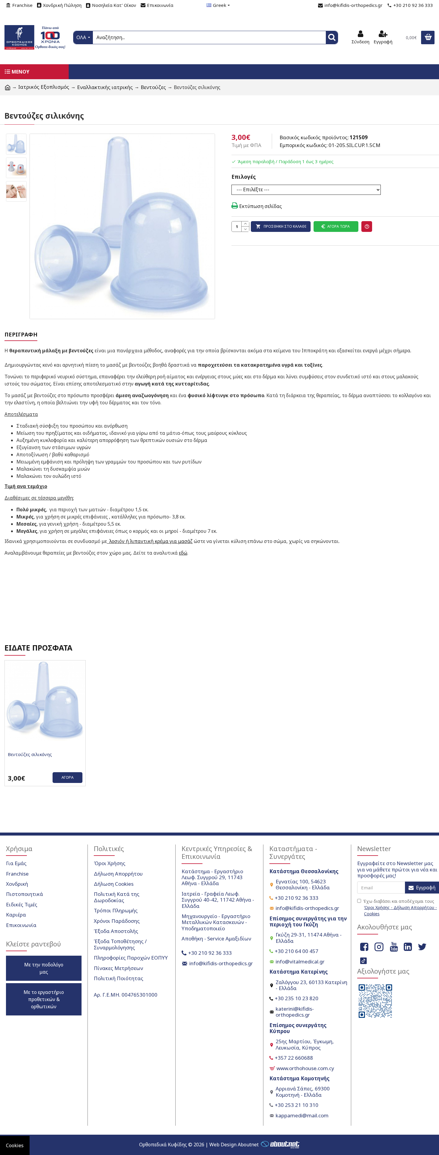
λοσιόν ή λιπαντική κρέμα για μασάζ (150, 541)
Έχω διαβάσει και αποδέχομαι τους (400, 907)
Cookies (15, 1145)
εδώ (183, 553)
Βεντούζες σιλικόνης (30, 754)
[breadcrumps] (7, 87)
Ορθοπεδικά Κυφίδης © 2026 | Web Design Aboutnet (199, 1144)
